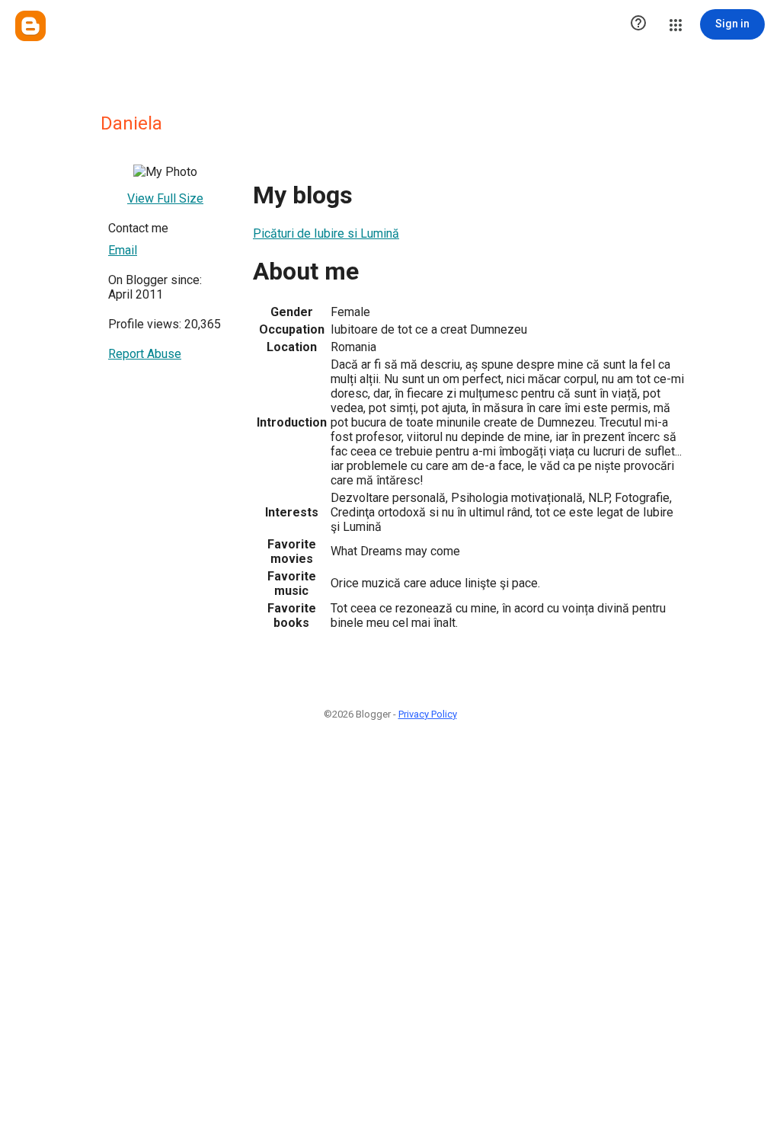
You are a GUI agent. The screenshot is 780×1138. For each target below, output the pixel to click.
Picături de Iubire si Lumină (326, 233)
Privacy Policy (427, 714)
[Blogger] (30, 26)
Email (122, 250)
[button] (638, 24)
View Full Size (165, 198)
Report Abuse (144, 354)
